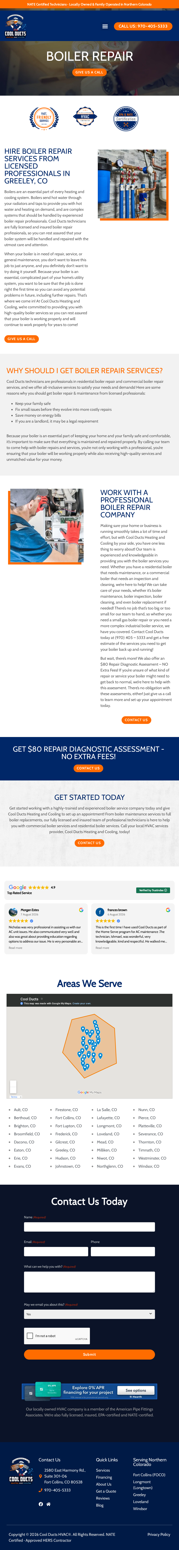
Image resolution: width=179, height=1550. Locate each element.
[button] (105, 26)
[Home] (48, 1504)
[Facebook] (41, 1504)
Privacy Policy (159, 1534)
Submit (89, 1354)
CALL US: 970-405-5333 (143, 26)
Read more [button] (15, 947)
